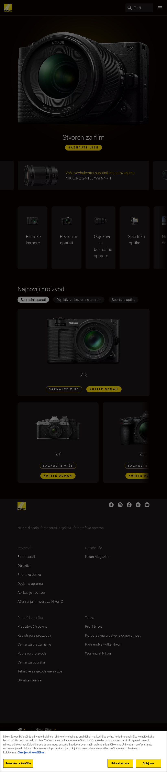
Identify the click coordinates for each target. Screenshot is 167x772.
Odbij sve (148, 763)
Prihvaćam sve (120, 763)
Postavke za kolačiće (18, 763)
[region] (83, 751)
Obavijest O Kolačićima (31, 752)
